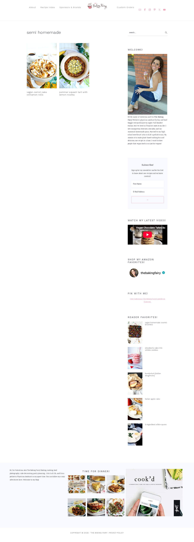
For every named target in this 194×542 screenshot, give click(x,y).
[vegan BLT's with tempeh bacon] (96, 508)
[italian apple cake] (135, 409)
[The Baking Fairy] (97, 7)
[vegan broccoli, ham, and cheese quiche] (96, 485)
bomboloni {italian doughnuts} (153, 374)
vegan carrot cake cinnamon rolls (37, 93)
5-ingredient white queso (156, 424)
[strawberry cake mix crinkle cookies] (135, 358)
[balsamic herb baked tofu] (77, 508)
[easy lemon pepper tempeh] (115, 485)
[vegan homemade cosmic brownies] (135, 333)
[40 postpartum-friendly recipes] (77, 485)
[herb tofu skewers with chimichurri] (115, 508)
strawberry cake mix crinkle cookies (153, 349)
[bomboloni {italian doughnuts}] (135, 384)
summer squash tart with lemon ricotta (73, 93)
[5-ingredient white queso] (135, 435)
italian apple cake (152, 399)
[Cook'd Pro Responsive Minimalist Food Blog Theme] (154, 516)
